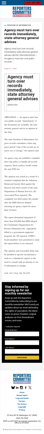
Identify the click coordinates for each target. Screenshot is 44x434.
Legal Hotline (32, 3)
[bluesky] (12, 387)
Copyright (22, 407)
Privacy (22, 410)
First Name (10, 339)
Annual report (22, 395)
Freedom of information (19, 25)
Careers (22, 401)
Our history (22, 404)
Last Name (10, 347)
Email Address (11, 330)
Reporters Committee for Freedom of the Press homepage (22, 12)
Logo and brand (22, 398)
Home (22, 392)
